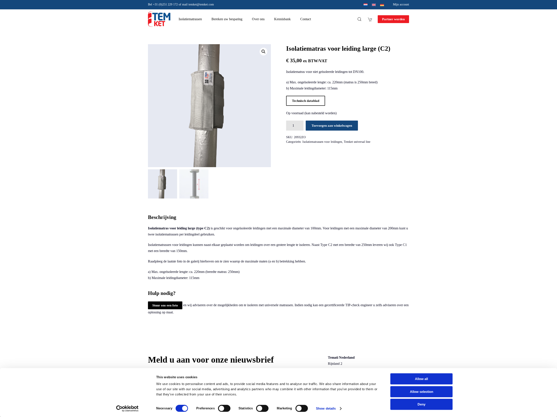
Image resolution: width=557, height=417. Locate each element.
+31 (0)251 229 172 (165, 4)
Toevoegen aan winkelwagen (332, 125)
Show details (326, 408)
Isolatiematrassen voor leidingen (322, 141)
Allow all (421, 379)
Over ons (258, 19)
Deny (421, 404)
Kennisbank (282, 19)
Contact (305, 19)
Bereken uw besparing (226, 19)
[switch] (219, 408)
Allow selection (421, 391)
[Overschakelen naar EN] (374, 4)
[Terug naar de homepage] (159, 19)
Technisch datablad (305, 101)
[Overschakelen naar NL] (365, 4)
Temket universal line (357, 141)
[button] (359, 19)
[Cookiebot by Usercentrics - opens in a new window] (127, 408)
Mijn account (401, 4)
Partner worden (393, 19)
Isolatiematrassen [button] (190, 19)
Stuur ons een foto (165, 305)
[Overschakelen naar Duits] (382, 4)
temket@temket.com (201, 4)
